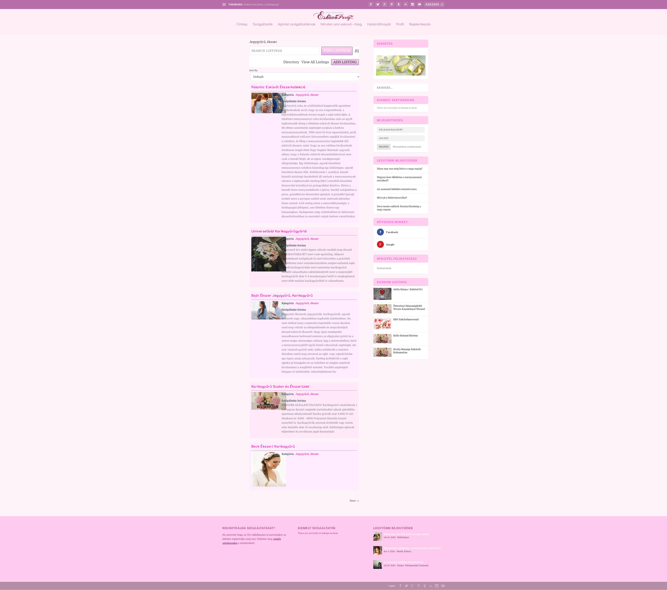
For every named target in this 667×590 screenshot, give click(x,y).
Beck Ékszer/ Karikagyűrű (273, 446)
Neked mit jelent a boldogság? (261, 4)
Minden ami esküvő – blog (341, 24)
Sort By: (253, 70)
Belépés (384, 147)
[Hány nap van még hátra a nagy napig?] (377, 536)
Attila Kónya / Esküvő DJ (407, 289)
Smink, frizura (404, 551)
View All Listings (315, 62)
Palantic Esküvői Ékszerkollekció (278, 87)
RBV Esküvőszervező (406, 319)
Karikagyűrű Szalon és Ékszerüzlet (280, 386)
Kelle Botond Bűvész (405, 335)
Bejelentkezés (420, 24)
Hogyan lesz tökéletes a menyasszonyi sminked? (412, 548)
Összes (400, 565)
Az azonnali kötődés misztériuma (397, 189)
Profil (400, 24)
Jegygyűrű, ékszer (307, 94)
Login (392, 585)
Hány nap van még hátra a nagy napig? (399, 168)
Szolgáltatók (263, 24)
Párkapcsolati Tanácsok (416, 565)
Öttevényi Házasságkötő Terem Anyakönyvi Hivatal (409, 307)
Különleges (403, 537)
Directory (291, 62)
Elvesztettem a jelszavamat (407, 147)
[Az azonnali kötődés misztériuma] (377, 564)
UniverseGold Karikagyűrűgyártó (279, 231)
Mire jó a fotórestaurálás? (392, 197)
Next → (354, 500)
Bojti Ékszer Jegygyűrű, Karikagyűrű (282, 295)
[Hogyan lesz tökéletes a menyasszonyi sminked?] (377, 550)
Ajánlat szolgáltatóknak (296, 24)
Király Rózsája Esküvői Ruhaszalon (407, 351)
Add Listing (345, 62)
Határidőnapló (379, 24)
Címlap (242, 24)
